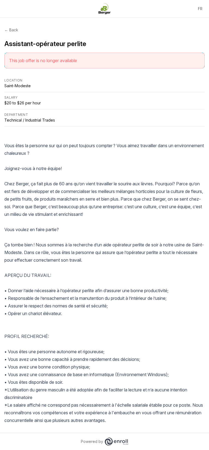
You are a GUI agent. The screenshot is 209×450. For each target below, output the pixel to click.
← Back (11, 30)
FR (200, 8)
